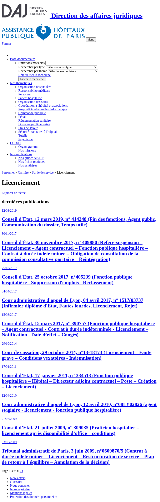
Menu (91, 39)
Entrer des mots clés (31, 63)
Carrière (23, 172)
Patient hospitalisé (30, 98)
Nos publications (21, 154)
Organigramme (28, 146)
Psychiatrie (25, 139)
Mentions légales (21, 493)
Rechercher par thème (32, 71)
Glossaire (16, 481)
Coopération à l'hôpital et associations (43, 105)
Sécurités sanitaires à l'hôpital (37, 131)
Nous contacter (20, 485)
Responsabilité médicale (34, 90)
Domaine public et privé (34, 124)
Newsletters (17, 478)
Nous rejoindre (20, 489)
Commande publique (32, 113)
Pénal (22, 116)
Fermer (6, 43)
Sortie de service (43, 172)
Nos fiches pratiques (31, 161)
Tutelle (22, 135)
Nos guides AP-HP (31, 158)
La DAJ (15, 143)
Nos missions (27, 150)
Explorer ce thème (14, 193)
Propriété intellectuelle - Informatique (42, 109)
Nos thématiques (21, 83)
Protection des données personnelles (33, 496)
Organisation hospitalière (34, 87)
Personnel (24, 94)
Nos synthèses (27, 165)
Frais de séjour (28, 128)
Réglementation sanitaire (34, 120)
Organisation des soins (33, 102)
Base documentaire (22, 59)
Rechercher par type (31, 67)
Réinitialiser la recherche (34, 75)
